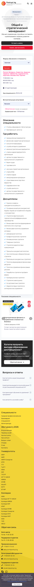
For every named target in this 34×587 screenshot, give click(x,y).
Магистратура (6, 423)
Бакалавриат (5, 418)
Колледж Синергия (7, 511)
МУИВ (3, 482)
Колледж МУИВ (6, 509)
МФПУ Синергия (6, 459)
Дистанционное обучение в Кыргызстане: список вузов (17, 17)
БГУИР (3, 489)
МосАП (3, 484)
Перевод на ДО (6, 433)
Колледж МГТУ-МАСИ (8, 499)
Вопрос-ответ (6, 440)
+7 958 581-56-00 (9, 556)
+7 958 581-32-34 (8, 565)
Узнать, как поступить (17, 48)
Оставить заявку (17, 43)
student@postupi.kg (9, 568)
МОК (2, 519)
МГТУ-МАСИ (5, 477)
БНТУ (3, 487)
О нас (3, 445)
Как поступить (6, 435)
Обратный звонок (16, 362)
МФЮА (3, 479)
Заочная (7, 63)
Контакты (4, 448)
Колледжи (6, 493)
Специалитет (5, 421)
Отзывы (3, 443)
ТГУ (2, 464)
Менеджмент (17, 12)
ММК (3, 496)
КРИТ (3, 506)
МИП (2, 457)
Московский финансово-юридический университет (17, 19)
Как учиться (5, 438)
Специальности (8, 412)
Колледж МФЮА (6, 501)
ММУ (3, 454)
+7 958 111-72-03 (8, 546)
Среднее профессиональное (11, 416)
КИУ (2, 472)
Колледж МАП (6, 516)
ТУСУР (3, 474)
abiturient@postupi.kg (10, 550)
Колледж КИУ (5, 504)
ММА (3, 469)
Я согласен (17, 584)
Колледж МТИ (6, 514)
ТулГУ (3, 467)
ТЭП (2, 521)
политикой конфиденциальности (16, 581)
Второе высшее (6, 430)
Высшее (7, 104)
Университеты (8, 451)
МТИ (2, 462)
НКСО (3, 523)
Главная (16, 14)
